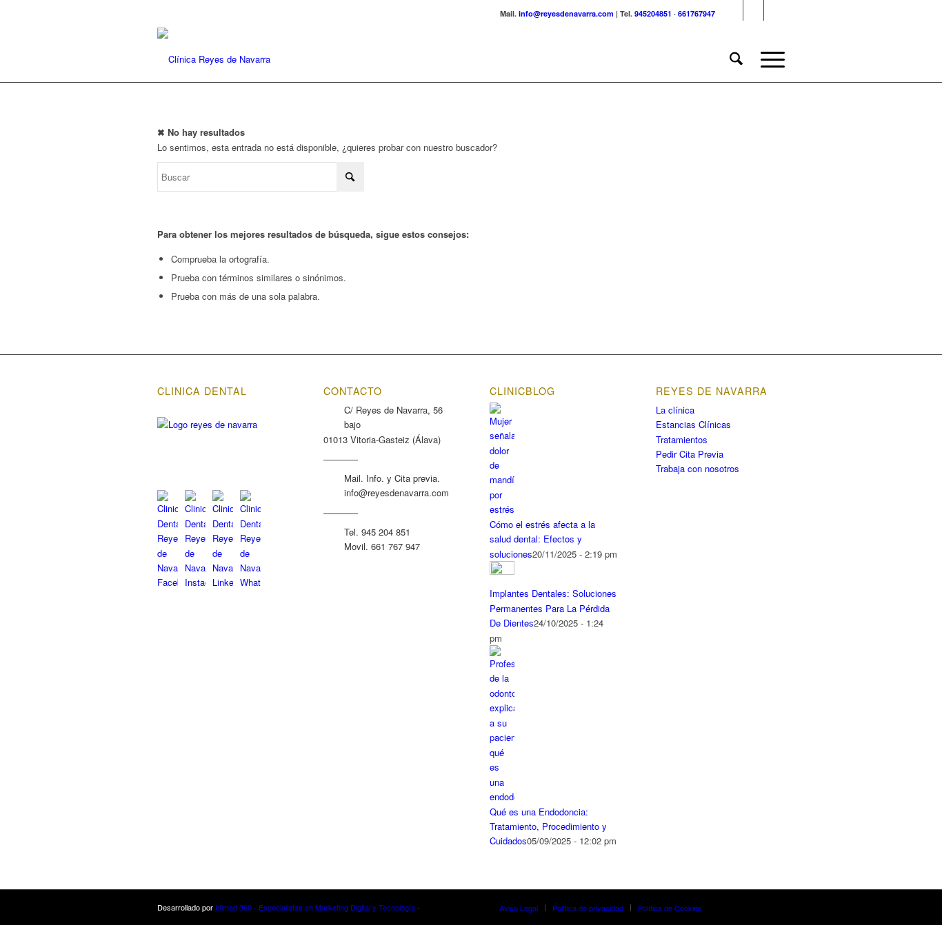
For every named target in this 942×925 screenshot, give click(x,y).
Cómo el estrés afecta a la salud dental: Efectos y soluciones (542, 539)
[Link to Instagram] (753, 10)
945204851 (653, 13)
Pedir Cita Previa (689, 453)
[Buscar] (736, 59)
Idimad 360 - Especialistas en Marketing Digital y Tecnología (315, 907)
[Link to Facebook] (733, 10)
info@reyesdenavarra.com (566, 13)
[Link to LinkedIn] (774, 10)
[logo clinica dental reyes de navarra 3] (213, 59)
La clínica (675, 409)
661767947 (696, 13)
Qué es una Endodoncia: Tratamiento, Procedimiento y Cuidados (548, 826)
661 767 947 (395, 546)
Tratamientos (682, 439)
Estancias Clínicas (693, 424)
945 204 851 (385, 531)
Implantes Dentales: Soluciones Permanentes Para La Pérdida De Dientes (553, 608)
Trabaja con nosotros (697, 468)
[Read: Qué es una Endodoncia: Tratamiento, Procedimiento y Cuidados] (502, 796)
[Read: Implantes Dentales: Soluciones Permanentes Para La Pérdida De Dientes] (502, 571)
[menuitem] (736, 59)
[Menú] (768, 59)
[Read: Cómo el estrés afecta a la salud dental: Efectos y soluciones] (502, 509)
